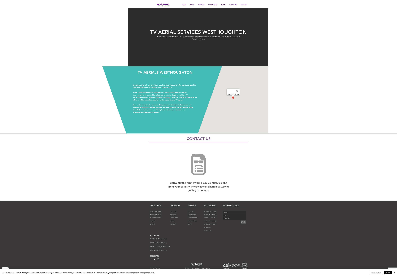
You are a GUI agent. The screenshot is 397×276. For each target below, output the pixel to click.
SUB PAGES (192, 206)
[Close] (394, 272)
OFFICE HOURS (210, 206)
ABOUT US (173, 211)
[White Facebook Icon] (151, 259)
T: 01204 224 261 (155, 243)
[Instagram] (158, 259)
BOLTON (163, 243)
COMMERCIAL (174, 218)
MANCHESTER (165, 246)
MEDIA (172, 221)
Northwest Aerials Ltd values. (148, 112)
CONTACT (173, 224)
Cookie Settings (376, 273)
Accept (388, 273)
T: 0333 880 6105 (155, 239)
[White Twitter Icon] (155, 259)
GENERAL (164, 239)
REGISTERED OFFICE (156, 211)
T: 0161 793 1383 (155, 246)
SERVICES (173, 215)
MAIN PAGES (175, 206)
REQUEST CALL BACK (231, 206)
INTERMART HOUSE (155, 215)
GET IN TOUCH (155, 206)
